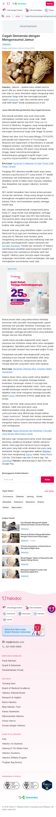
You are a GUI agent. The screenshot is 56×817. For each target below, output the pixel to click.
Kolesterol (18, 502)
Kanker (6, 507)
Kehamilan (7, 502)
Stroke (39, 496)
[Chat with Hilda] (51, 609)
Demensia (6, 44)
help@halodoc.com (13, 642)
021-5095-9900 (11, 646)
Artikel (17, 16)
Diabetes (20, 496)
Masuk (50, 4)
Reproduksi (17, 507)
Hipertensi (30, 502)
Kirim (47, 479)
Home (8, 16)
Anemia (41, 502)
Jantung (30, 496)
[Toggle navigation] (3, 3)
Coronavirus (8, 496)
